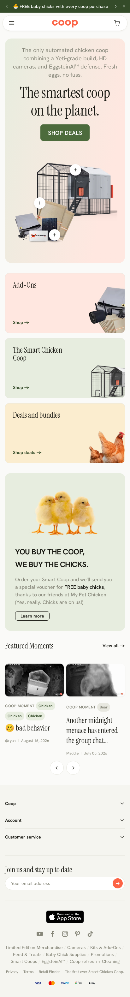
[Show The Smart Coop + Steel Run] (75, 170)
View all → (114, 645)
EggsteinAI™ (53, 961)
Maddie (72, 753)
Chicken (45, 705)
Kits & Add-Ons (105, 947)
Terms (28, 971)
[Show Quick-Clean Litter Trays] (39, 203)
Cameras (76, 947)
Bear (104, 707)
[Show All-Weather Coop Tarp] (54, 235)
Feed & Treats (27, 954)
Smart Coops (24, 961)
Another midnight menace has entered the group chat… (92, 730)
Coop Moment (20, 705)
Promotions (102, 954)
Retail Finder (49, 971)
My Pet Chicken (88, 594)
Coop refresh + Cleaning (95, 961)
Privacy (12, 971)
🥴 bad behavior (27, 728)
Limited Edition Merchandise (34, 947)
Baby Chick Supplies (66, 954)
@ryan (10, 740)
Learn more (32, 616)
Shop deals (65, 132)
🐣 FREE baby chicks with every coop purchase (60, 6)
